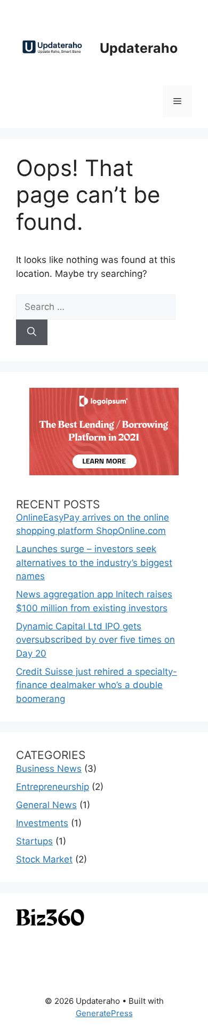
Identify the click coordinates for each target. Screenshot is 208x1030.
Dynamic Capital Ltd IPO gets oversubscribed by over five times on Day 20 (95, 640)
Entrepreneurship (52, 786)
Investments (42, 823)
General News (46, 805)
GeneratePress (104, 1013)
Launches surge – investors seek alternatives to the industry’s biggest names (94, 562)
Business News (49, 768)
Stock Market (44, 859)
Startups (34, 841)
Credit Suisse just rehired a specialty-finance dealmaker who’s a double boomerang (96, 685)
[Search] (31, 332)
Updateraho (139, 48)
